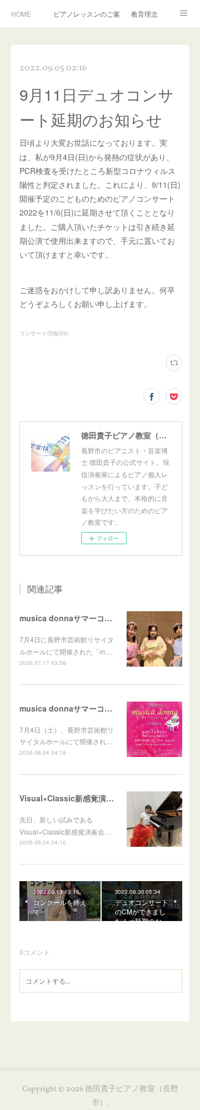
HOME (21, 13)
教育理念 (144, 13)
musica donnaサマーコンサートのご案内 (93, 708)
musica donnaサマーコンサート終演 (85, 617)
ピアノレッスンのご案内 (86, 13)
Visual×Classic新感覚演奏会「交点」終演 (93, 798)
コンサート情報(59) (43, 333)
